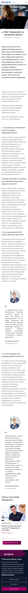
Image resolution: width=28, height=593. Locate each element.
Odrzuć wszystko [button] (14, 584)
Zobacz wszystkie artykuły (11, 542)
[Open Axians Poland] (9, 554)
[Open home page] (6, 2)
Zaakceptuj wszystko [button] (14, 588)
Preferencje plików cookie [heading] (12, 559)
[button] (21, 538)
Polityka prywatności (8, 575)
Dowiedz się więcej (7, 533)
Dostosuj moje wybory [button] (14, 579)
